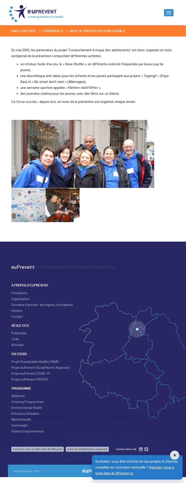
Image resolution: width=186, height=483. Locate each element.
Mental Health (21, 419)
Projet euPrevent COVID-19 (30, 373)
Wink (37, 471)
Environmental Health (26, 408)
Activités (17, 345)
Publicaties (19, 333)
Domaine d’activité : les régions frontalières (42, 305)
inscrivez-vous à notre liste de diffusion (37, 449)
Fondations (19, 293)
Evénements (52, 31)
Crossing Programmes (27, 402)
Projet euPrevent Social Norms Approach (40, 367)
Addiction (18, 396)
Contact (17, 316)
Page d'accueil (23, 31)
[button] (174, 455)
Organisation (20, 299)
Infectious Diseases (25, 413)
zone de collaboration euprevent (87, 449)
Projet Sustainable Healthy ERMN (35, 362)
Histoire (16, 311)
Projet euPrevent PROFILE (29, 379)
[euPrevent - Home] (36, 12)
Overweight (19, 425)
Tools (15, 339)
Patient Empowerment (27, 431)
